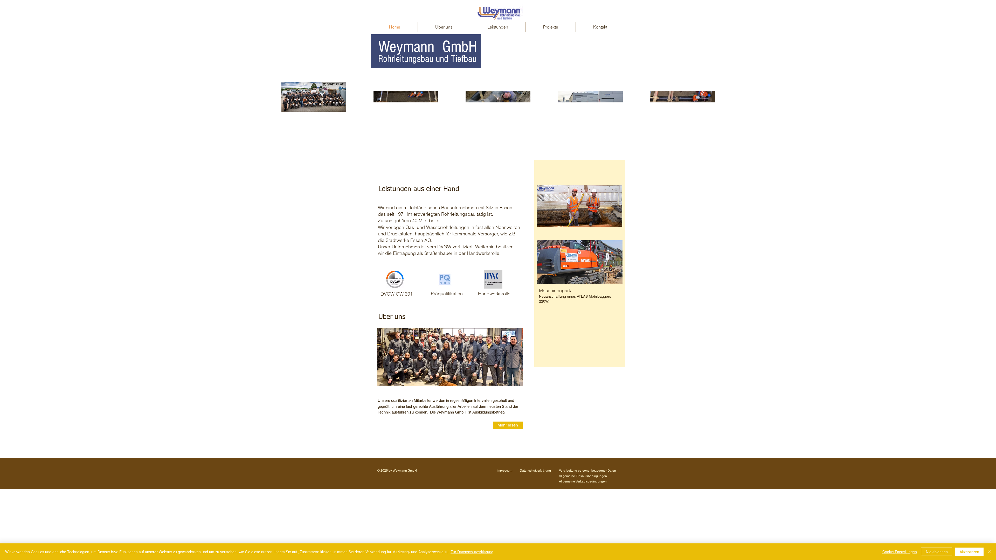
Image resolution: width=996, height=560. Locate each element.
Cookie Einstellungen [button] (899, 551)
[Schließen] (990, 552)
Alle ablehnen (936, 551)
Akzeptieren (969, 551)
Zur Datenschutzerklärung (472, 551)
